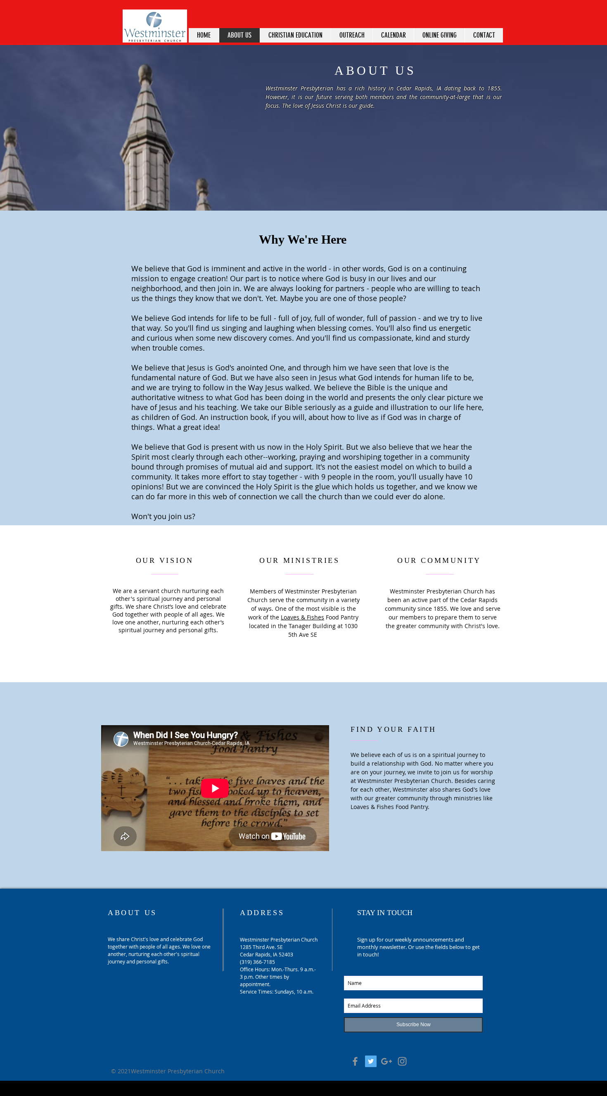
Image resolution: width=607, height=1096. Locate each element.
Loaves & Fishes (302, 617)
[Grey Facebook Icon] (355, 1061)
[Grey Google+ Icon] (386, 1061)
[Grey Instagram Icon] (402, 1061)
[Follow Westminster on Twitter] (371, 1061)
